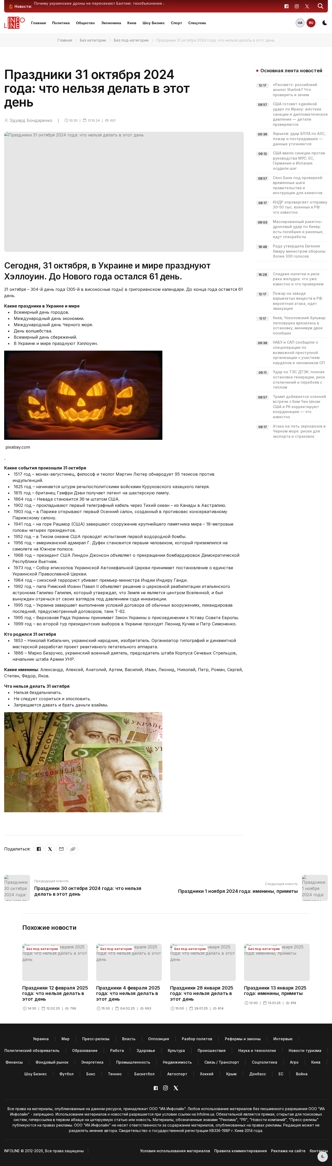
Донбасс (257, 1074)
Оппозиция (158, 1039)
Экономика (111, 23)
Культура (176, 1050)
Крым (231, 1074)
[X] (50, 849)
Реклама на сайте (288, 1151)
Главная (38, 23)
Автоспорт (177, 1074)
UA (300, 23)
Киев (131, 23)
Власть (128, 1039)
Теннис (115, 1074)
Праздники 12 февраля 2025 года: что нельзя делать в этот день (55, 993)
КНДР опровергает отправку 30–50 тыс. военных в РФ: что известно (300, 207)
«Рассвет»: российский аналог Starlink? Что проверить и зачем (295, 89)
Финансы (14, 1062)
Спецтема (197, 23)
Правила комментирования (240, 1151)
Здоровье (146, 1050)
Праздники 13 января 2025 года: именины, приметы (275, 990)
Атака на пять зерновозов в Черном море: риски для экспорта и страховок (299, 431)
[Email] (61, 849)
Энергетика (92, 1062)
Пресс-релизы (95, 1039)
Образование (85, 1050)
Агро (294, 1062)
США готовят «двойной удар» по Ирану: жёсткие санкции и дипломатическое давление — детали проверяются (300, 114)
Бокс (90, 1074)
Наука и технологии (257, 1050)
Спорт (176, 23)
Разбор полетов (197, 1039)
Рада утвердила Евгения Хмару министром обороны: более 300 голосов (299, 251)
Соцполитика (264, 1062)
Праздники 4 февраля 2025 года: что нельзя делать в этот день (128, 993)
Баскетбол (144, 1074)
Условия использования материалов (175, 1151)
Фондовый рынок (52, 1062)
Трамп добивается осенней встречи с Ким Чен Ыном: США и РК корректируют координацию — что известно (299, 406)
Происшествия (212, 1050)
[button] (320, 6)
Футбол (66, 1074)
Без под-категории (131, 40)
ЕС (281, 1074)
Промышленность (133, 1062)
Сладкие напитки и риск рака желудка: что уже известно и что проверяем (298, 279)
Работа (117, 1050)
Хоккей (206, 1074)
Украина (41, 1039)
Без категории (93, 40)
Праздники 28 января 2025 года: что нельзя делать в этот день (201, 993)
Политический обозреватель (31, 1050)
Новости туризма (305, 1050)
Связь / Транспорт (221, 1062)
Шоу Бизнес (154, 23)
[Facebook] (38, 849)
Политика (61, 23)
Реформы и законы (243, 1039)
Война (302, 1074)
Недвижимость (177, 1062)
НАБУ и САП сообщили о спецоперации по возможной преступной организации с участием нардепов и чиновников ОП (299, 352)
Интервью (283, 1039)
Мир (65, 1039)
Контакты (319, 1151)
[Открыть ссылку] (73, 849)
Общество (85, 23)
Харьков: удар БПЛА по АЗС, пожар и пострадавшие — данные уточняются (299, 138)
